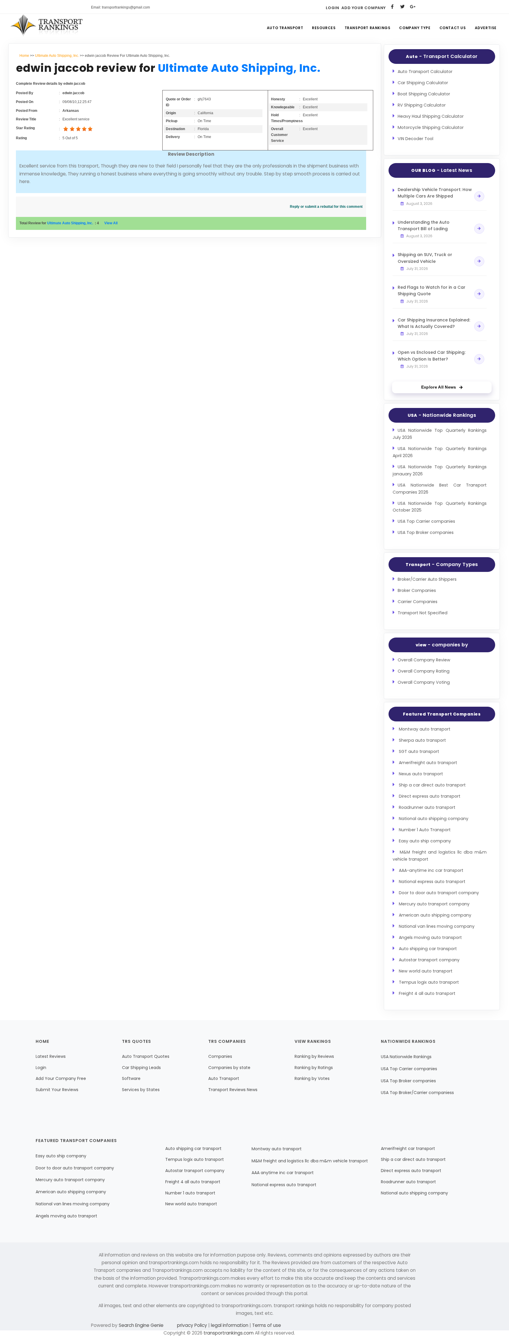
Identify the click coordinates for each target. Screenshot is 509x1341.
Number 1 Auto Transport (425, 830)
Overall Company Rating (423, 671)
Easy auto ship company (425, 841)
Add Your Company (363, 8)
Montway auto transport (424, 729)
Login (332, 8)
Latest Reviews (51, 1056)
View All (111, 223)
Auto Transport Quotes (145, 1056)
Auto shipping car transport (428, 949)
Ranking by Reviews (314, 1056)
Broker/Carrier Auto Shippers (427, 579)
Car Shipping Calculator (423, 83)
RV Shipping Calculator (422, 105)
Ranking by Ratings (314, 1068)
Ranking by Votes (312, 1078)
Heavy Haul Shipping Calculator (431, 116)
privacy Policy (192, 1325)
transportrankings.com (229, 1333)
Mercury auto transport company (434, 904)
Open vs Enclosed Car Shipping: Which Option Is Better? (431, 355)
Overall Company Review (424, 660)
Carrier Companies (417, 602)
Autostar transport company (429, 960)
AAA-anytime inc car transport (431, 870)
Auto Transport (285, 27)
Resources (324, 27)
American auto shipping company (435, 915)
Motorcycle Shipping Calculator (431, 127)
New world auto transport (425, 971)
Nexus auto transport (421, 774)
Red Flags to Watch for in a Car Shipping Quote (431, 290)
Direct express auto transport (429, 796)
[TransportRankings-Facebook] (392, 7)
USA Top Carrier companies (426, 521)
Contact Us (452, 27)
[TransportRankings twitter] (402, 7)
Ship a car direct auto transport (432, 785)
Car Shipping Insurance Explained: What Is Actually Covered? (434, 323)
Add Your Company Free (61, 1078)
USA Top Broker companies (426, 532)
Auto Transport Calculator (425, 71)
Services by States (141, 1090)
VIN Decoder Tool (415, 139)
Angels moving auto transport (430, 937)
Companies (220, 1056)
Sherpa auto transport (422, 740)
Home (24, 56)
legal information (229, 1325)
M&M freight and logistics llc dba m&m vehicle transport (310, 1161)
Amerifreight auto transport (428, 763)
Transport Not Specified (422, 613)
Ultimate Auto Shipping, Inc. (57, 56)
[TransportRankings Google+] (413, 7)
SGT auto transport (419, 751)
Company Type (414, 27)
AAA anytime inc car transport (283, 1173)
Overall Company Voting (424, 682)
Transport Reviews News (232, 1090)
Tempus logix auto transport (429, 982)
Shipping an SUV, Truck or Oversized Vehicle (425, 258)
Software (131, 1078)
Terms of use (266, 1325)
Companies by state (229, 1068)
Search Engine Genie (141, 1325)
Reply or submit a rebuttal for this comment (326, 207)
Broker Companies (417, 590)
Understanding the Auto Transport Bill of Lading (423, 225)
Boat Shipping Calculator (424, 94)
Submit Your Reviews (57, 1090)
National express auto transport (432, 881)
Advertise (486, 27)
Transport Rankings (368, 27)
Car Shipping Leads (141, 1068)
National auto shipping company (433, 818)
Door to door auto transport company (439, 893)
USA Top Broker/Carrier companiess (417, 1093)
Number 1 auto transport (190, 1193)
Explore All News (438, 387)
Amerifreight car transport (408, 1148)
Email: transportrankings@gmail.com (120, 7)
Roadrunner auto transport (427, 807)
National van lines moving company (437, 926)
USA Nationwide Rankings (406, 1057)
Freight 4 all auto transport (427, 993)
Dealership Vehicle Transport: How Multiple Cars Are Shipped (435, 193)
